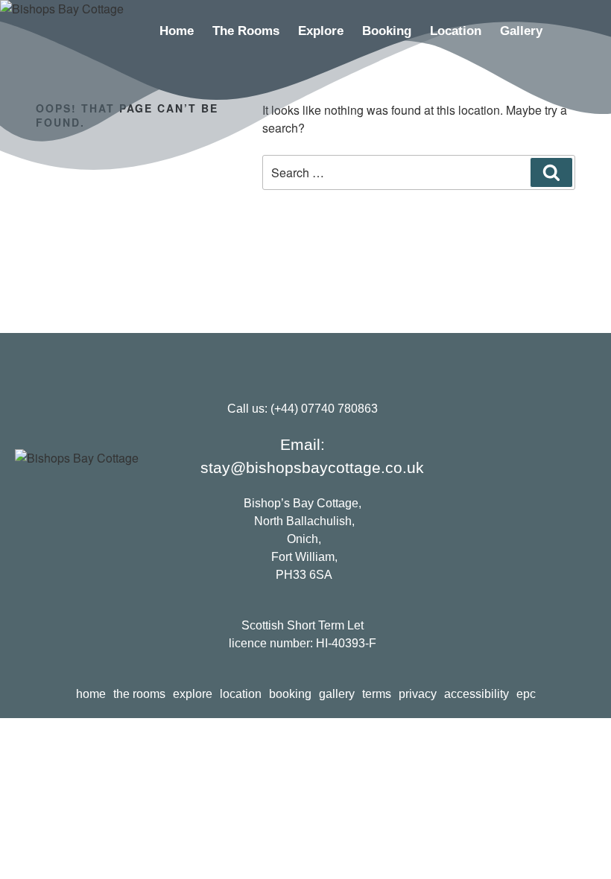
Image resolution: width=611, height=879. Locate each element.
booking (386, 31)
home (176, 31)
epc (526, 694)
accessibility (476, 694)
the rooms (245, 31)
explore (321, 31)
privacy (418, 694)
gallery (521, 31)
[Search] (551, 172)
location (455, 31)
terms (376, 694)
